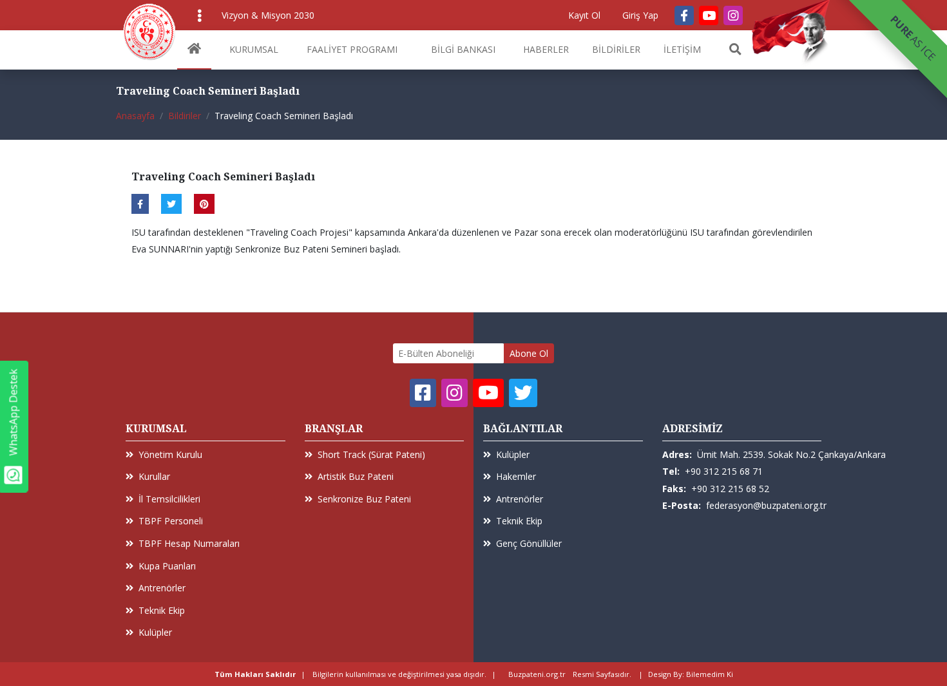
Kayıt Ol (584, 15)
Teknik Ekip (162, 610)
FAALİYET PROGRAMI (352, 49)
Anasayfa (135, 116)
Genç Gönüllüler (529, 543)
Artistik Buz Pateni (356, 476)
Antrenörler (162, 588)
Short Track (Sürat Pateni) (371, 454)
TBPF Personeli (171, 521)
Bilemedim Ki (709, 674)
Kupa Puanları (167, 566)
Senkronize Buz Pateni (364, 499)
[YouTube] (708, 15)
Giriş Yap (640, 15)
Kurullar (154, 476)
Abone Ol (529, 353)
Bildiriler (184, 116)
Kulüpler (155, 632)
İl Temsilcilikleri (169, 499)
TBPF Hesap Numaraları (189, 543)
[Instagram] (733, 15)
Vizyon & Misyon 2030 (268, 15)
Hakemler (516, 476)
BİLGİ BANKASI (463, 49)
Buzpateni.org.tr (537, 674)
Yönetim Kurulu (170, 454)
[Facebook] (684, 15)
